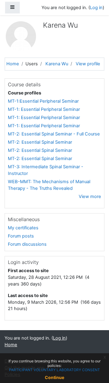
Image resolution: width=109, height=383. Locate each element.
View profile (88, 64)
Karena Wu (56, 64)
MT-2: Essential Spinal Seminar (40, 142)
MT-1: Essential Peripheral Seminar (44, 109)
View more (90, 196)
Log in (96, 7)
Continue (54, 377)
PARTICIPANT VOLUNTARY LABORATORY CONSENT (54, 370)
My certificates (23, 228)
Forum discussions (27, 244)
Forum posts (21, 236)
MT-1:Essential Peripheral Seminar (43, 101)
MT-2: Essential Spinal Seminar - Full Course (54, 134)
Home (12, 64)
